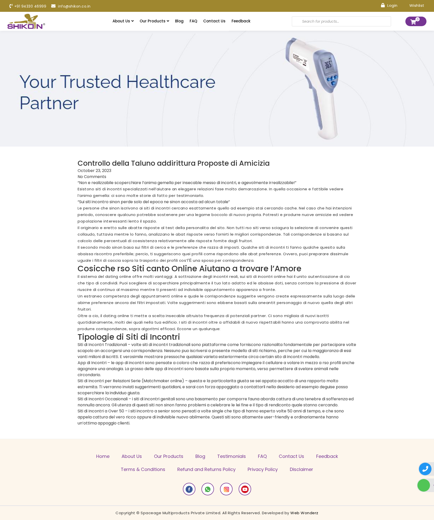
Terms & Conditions (143, 469)
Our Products (153, 21)
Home (103, 456)
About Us (121, 21)
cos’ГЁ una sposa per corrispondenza (216, 260)
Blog (179, 21)
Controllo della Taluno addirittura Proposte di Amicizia (174, 163)
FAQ (193, 21)
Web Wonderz (304, 512)
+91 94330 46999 (30, 6)
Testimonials (231, 456)
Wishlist (416, 5)
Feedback (241, 21)
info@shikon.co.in (74, 6)
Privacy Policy (263, 469)
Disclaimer (301, 469)
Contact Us (214, 21)
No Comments (92, 177)
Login (392, 5)
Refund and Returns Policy (206, 469)
